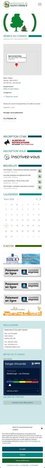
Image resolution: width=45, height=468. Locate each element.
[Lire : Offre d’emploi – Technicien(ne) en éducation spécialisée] (40, 171)
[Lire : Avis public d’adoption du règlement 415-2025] (40, 176)
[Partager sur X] (5, 118)
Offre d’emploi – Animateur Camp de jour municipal (18, 186)
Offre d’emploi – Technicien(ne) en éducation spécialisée (20, 170)
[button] (42, 428)
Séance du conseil (23, 39)
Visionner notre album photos (22, 402)
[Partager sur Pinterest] (7, 118)
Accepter (22, 449)
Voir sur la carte (12, 391)
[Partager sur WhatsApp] (6, 118)
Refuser (22, 455)
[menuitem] (36, 4)
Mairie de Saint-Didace (11, 89)
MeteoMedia (7, 359)
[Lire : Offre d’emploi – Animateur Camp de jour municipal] (40, 187)
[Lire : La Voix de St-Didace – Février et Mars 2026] (40, 182)
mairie (13, 107)
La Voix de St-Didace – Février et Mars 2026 (16, 181)
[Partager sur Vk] (12, 118)
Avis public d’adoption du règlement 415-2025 (17, 175)
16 (6, 226)
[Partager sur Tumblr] (10, 118)
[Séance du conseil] (19, 22)
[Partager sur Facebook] (3, 118)
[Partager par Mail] (15, 118)
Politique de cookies (13, 465)
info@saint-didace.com (12, 347)
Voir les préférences (22, 460)
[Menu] (37, 4)
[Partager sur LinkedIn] (9, 118)
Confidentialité (24, 465)
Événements (11, 59)
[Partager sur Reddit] (14, 118)
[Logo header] (18, 4)
